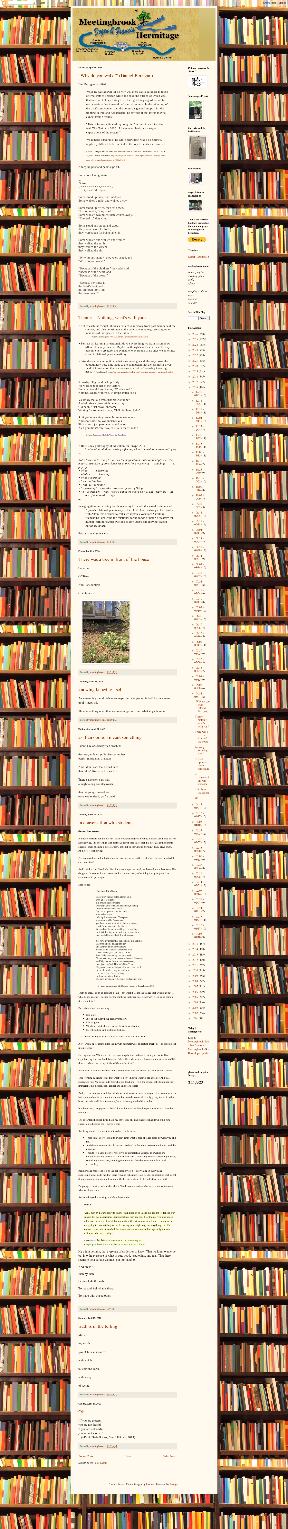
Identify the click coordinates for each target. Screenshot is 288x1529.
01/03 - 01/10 (199, 935)
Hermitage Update (198, 1053)
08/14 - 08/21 (199, 557)
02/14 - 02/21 (199, 883)
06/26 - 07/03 (199, 617)
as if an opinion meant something (110, 737)
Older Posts (169, 1456)
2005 (195, 997)
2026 (195, 334)
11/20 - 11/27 (199, 436)
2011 (195, 965)
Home (128, 1456)
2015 (195, 944)
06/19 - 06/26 (199, 626)
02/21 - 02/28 (199, 875)
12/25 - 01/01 (199, 393)
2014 (195, 949)
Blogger (174, 1484)
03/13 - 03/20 (199, 849)
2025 (195, 339)
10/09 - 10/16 (199, 488)
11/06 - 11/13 (199, 453)
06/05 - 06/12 (199, 643)
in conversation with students (105, 822)
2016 (195, 387)
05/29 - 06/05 (199, 652)
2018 (195, 376)
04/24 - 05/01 (199, 695)
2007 (195, 986)
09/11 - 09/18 (199, 522)
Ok (81, 1411)
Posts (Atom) (101, 1463)
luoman (150, 1484)
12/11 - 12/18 (199, 410)
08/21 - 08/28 (199, 548)
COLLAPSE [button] (128, 835)
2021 (195, 360)
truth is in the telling (97, 1326)
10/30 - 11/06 (199, 462)
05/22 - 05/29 (199, 660)
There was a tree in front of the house (113, 559)
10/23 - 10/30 (199, 471)
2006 (195, 992)
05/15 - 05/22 (199, 669)
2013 (195, 954)
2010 (195, 970)
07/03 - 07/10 (199, 608)
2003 (195, 1007)
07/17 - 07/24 (199, 591)
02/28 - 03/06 (199, 866)
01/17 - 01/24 (199, 918)
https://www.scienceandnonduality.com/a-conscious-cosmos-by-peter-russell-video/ (140, 372)
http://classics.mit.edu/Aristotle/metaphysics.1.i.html (117, 1244)
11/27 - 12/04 (199, 427)
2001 (195, 1018)
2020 (195, 366)
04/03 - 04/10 (199, 823)
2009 (195, 976)
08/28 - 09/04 (199, 539)
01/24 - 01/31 (199, 909)
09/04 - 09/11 (199, 531)
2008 (195, 981)
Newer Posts (86, 1456)
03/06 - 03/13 (199, 857)
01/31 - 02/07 (199, 900)
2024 (195, 344)
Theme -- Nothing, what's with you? (112, 317)
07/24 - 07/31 (199, 583)
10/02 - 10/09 (199, 496)
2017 (195, 382)
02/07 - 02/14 (199, 892)
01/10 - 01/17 (199, 926)
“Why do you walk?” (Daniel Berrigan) (115, 75)
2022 (195, 355)
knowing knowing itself (100, 689)
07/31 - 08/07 (199, 574)
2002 (195, 1013)
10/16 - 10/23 (199, 479)
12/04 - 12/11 (199, 419)
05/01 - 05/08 (199, 686)
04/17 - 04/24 (199, 806)
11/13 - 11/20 (199, 445)
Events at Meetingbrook (196, 1047)
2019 (195, 371)
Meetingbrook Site (198, 1041)
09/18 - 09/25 (199, 514)
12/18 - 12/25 (199, 402)
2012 (195, 960)
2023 (195, 350)
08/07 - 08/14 (199, 565)
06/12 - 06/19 (199, 634)
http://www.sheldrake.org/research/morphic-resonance (127, 337)
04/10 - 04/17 (199, 814)
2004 (195, 1002)
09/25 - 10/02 (199, 505)
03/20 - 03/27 (199, 840)
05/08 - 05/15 (199, 677)
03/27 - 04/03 (199, 832)
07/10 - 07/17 (199, 600)
